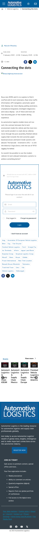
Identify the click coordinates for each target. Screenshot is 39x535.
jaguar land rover (27, 250)
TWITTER (27, 526)
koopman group (7, 254)
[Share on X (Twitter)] (30, 62)
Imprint (9, 514)
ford (24, 247)
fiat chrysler (17, 244)
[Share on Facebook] (25, 62)
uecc (17, 267)
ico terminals (7, 250)
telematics (26, 264)
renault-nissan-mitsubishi (11, 264)
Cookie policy (24, 511)
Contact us (18, 514)
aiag (3, 240)
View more (29, 358)
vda (23, 267)
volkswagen (20, 271)
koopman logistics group (25, 254)
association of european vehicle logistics (22, 240)
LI (11, 526)
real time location (25, 261)
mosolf (4, 257)
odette (25, 257)
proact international (9, 261)
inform (16, 250)
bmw (4, 244)
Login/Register (29, 3)
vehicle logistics (8, 271)
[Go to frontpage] (15, 4)
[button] (2, 377)
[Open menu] (4, 4)
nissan (18, 257)
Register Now (19, 450)
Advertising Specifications (21, 516)
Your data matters (10, 511)
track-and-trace (8, 267)
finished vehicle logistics (11, 247)
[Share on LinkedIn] (35, 62)
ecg (9, 244)
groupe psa (32, 247)
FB (17, 526)
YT (22, 526)
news (11, 257)
